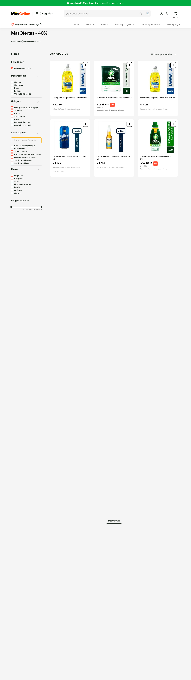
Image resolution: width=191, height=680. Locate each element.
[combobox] (104, 13)
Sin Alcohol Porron (22, 160)
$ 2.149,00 (27, 210)
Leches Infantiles (22, 122)
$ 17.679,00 (36, 210)
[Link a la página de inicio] (16, 41)
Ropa (16, 88)
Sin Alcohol (19, 116)
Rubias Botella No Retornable (27, 154)
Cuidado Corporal (22, 125)
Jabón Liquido (20, 151)
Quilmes (18, 190)
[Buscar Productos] (140, 13)
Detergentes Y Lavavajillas (26, 107)
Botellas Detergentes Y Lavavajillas (24, 147)
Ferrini (17, 187)
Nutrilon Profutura (22, 184)
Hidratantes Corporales (25, 157)
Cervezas (18, 85)
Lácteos (17, 91)
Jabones (18, 110)
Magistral (18, 175)
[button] (146, 13)
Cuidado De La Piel (22, 94)
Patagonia (18, 178)
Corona (17, 193)
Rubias (17, 113)
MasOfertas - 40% (32, 41)
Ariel (16, 181)
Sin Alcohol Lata (21, 163)
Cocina (17, 82)
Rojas (16, 119)
